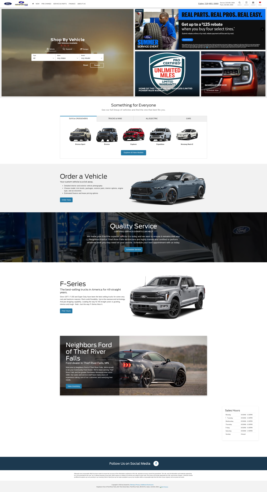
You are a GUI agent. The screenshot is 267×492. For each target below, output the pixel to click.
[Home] (33, 3)
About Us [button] (81, 4)
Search (97, 45)
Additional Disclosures (147, 444)
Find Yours (66, 270)
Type (34, 35)
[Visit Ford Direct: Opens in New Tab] (164, 446)
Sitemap (132, 444)
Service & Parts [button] (60, 4)
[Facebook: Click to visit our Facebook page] (156, 423)
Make (58, 35)
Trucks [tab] (115, 78)
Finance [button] (72, 4)
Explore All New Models (133, 112)
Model (83, 35)
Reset (85, 45)
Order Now (66, 159)
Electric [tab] (152, 78)
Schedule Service (133, 209)
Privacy (138, 444)
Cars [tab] (188, 78)
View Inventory (74, 345)
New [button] (37, 4)
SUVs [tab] (78, 78)
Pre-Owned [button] (46, 4)
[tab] (50, 29)
